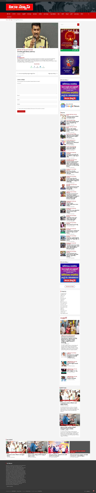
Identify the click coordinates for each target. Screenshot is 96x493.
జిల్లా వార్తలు (35, 13)
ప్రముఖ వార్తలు (76, 13)
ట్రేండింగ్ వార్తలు (19, 49)
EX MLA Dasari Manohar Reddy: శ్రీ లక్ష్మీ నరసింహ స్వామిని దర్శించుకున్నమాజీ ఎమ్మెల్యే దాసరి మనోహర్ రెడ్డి (72, 180)
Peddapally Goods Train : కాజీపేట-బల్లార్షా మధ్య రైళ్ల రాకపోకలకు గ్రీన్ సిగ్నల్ (71, 218)
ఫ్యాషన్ (61, 308)
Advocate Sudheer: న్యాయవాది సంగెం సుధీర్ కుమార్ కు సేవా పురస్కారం (72, 142)
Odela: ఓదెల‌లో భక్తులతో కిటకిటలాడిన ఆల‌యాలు (71, 148)
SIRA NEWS (72, 118)
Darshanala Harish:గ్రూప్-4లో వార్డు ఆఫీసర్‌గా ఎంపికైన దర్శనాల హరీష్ (72, 155)
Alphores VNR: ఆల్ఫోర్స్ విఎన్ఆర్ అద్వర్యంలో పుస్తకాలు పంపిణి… (72, 130)
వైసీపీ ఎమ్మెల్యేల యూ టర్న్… (72, 371)
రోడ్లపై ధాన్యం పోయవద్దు (52, 73)
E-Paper (13, 13)
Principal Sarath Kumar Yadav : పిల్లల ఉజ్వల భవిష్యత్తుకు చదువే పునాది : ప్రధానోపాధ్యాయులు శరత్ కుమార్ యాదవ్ (72, 246)
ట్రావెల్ (71, 13)
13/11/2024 (69, 358)
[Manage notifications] (93, 491)
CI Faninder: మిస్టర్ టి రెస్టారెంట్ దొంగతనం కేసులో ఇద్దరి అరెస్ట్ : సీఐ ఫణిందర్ (72, 239)
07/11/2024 (19, 53)
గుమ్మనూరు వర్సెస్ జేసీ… (71, 378)
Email (18, 99)
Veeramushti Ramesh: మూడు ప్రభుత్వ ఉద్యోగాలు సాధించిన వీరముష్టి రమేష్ (72, 187)
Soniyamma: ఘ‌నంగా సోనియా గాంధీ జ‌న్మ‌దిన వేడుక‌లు (72, 117)
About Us (85, 0)
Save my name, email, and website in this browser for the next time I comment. (32, 108)
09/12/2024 (68, 118)
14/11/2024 (68, 206)
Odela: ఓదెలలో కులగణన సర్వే (72, 224)
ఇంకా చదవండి (9, 439)
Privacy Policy (19, 491)
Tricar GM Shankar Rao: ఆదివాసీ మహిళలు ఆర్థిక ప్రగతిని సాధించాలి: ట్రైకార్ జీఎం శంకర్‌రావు (72, 255)
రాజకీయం (40, 13)
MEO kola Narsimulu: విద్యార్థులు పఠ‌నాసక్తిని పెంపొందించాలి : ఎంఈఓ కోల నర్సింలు (79, 455)
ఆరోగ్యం (61, 295)
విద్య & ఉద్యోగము (53, 13)
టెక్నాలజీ (67, 13)
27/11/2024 (68, 138)
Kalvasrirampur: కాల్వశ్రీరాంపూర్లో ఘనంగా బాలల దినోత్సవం (72, 204)
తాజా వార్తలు (29, 13)
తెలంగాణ (18, 13)
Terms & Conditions (76, 0)
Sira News (23, 53)
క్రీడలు (59, 13)
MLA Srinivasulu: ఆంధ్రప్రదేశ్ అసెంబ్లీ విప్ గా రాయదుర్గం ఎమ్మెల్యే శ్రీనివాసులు (72, 356)
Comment (19, 83)
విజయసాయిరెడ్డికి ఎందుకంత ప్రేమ (72, 364)
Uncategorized (62, 293)
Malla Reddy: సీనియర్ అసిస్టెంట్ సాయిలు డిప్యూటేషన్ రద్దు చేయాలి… (72, 122)
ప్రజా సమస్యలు (46, 13)
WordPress (40, 491)
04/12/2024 (68, 132)
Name (18, 95)
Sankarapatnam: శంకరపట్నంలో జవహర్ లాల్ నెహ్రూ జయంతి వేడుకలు (72, 232)
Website (18, 104)
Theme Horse (28, 491)
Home (89, 0)
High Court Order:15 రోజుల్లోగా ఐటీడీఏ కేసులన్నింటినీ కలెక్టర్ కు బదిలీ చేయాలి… (72, 136)
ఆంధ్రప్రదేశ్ (23, 13)
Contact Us (81, 0)
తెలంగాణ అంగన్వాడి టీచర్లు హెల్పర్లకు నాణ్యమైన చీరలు (26, 73)
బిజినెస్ (63, 13)
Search (78, 24)
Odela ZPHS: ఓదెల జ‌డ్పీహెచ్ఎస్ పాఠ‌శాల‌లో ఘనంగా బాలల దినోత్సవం (72, 211)
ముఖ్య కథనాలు (62, 310)
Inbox (82, 13)
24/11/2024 (51, 457)
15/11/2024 (68, 150)
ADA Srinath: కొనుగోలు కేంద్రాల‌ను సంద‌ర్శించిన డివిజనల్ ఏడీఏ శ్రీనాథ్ (72, 172)
